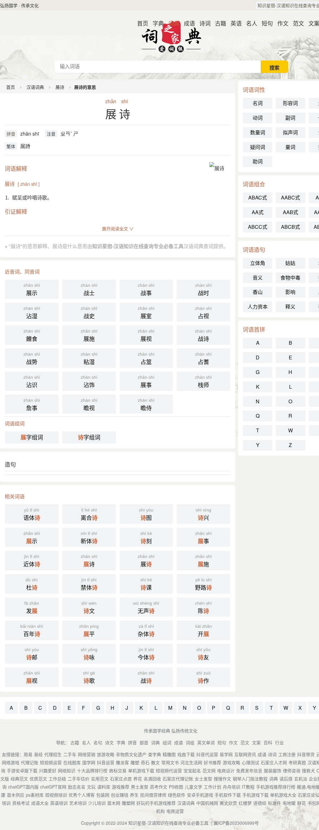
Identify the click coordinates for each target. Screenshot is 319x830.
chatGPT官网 (53, 787)
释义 (290, 306)
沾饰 (89, 382)
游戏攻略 (231, 762)
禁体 (89, 584)
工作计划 (212, 787)
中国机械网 (207, 803)
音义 (258, 277)
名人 (249, 23)
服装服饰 (272, 770)
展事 (146, 382)
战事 (146, 290)
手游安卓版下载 (22, 770)
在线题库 (72, 762)
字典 (156, 23)
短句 (265, 23)
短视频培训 (56, 795)
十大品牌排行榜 (92, 770)
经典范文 (19, 778)
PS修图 (176, 787)
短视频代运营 (169, 770)
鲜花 (301, 803)
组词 (167, 742)
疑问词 (257, 147)
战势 (31, 359)
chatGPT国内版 (23, 787)
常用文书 (170, 762)
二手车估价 (78, 778)
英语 (234, 23)
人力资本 (258, 306)
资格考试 (21, 803)
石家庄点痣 (121, 778)
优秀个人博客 (82, 795)
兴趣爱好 (47, 770)
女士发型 (203, 778)
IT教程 (248, 787)
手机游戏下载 (255, 795)
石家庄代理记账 (178, 778)
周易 (28, 754)
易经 (38, 754)
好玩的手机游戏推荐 (156, 803)
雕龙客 (122, 762)
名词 (258, 103)
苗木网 (113, 803)
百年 (31, 631)
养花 (137, 778)
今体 (146, 654)
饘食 (31, 336)
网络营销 (86, 754)
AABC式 (290, 197)
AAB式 (290, 212)
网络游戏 (10, 762)
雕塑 (135, 762)
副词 (290, 117)
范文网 (209, 770)
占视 (203, 313)
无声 (146, 608)
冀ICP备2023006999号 (236, 823)
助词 (258, 161)
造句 (10, 464)
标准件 (274, 803)
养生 (134, 795)
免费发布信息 (249, 770)
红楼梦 (245, 803)
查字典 (154, 754)
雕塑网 (128, 803)
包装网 (102, 795)
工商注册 (287, 754)
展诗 (59, 87)
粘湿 (89, 359)
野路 (203, 584)
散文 (155, 762)
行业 (279, 742)
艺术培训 (78, 803)
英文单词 (206, 742)
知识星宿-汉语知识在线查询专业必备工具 (168, 823)
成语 (187, 23)
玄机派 (300, 778)
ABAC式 (257, 197)
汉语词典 (171, 35)
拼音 (11, 134)
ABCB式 (290, 226)
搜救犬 (308, 770)
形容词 (290, 103)
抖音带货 (306, 754)
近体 (31, 561)
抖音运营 (105, 762)
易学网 (226, 754)
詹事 (31, 405)
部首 (144, 742)
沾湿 (31, 313)
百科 (268, 742)
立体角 (257, 262)
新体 (89, 538)
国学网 (88, 762)
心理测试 (250, 762)
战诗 (203, 336)
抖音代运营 (207, 754)
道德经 (259, 803)
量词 (290, 147)
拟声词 (290, 132)
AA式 (258, 212)
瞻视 (89, 405)
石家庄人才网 (274, 762)
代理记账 (29, 762)
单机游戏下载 (141, 770)
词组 (190, 742)
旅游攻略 (105, 754)
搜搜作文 (222, 778)
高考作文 (158, 787)
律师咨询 (291, 770)
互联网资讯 (245, 754)
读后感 (286, 778)
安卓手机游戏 (200, 795)
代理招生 (53, 754)
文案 (311, 23)
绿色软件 (176, 795)
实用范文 (99, 778)
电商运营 (175, 811)
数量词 (257, 132)
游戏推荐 (120, 787)
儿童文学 (193, 787)
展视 (146, 336)
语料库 (103, 787)
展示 (31, 290)
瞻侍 (146, 405)
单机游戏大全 (283, 795)
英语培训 (59, 803)
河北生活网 (191, 762)
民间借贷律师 (153, 795)
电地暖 (289, 803)
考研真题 (297, 762)
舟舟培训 (231, 787)
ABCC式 (257, 226)
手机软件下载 (228, 795)
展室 (146, 313)
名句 (97, 742)
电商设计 (226, 770)
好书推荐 (212, 762)
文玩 (91, 787)
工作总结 (57, 778)
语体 (31, 514)
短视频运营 (51, 762)
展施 (89, 336)
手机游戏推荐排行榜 (275, 787)
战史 (89, 313)
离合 (89, 514)
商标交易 (117, 770)
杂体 (146, 631)
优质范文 (38, 778)
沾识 (31, 382)
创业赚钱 (119, 795)
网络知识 (66, 770)
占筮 (146, 359)
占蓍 (203, 359)
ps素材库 (35, 795)
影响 (290, 291)
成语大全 (40, 803)
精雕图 (169, 754)
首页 (140, 23)
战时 (203, 290)
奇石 (145, 762)
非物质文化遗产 (131, 754)
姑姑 (290, 262)
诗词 (202, 23)
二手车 (69, 754)
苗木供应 (15, 795)
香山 (258, 291)
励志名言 (76, 787)
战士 (89, 290)
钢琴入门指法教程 (250, 778)
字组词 (32, 437)
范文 (296, 23)
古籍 (218, 23)
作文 (280, 23)
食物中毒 (290, 277)
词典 (171, 23)
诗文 (109, 742)
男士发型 (139, 787)
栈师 (203, 382)
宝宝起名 (192, 770)
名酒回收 (152, 778)
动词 (258, 117)
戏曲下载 (186, 754)
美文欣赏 (228, 803)
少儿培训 (97, 803)
